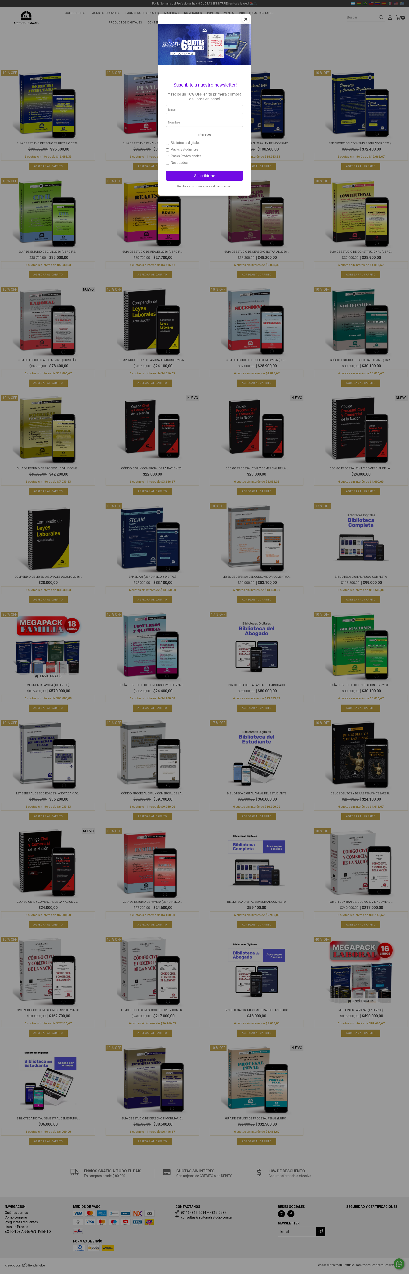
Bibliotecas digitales (185, 143)
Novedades (179, 163)
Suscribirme (204, 175)
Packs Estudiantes (184, 149)
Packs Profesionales (186, 156)
